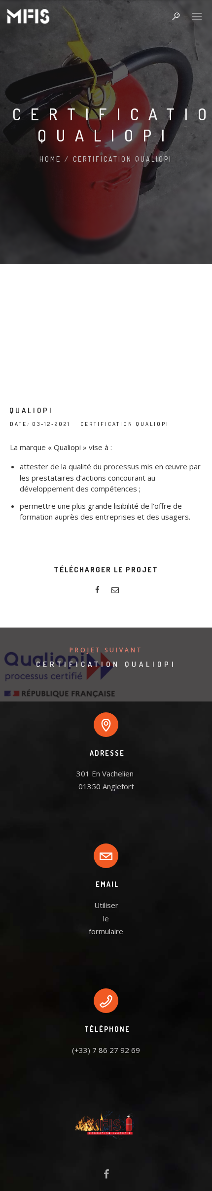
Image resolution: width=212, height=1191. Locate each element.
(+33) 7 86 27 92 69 (106, 1050)
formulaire (106, 931)
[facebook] (97, 591)
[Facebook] (106, 1176)
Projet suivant (106, 650)
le (106, 918)
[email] (115, 591)
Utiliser (106, 905)
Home (50, 159)
